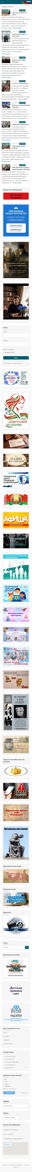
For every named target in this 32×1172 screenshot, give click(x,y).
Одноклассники (7, 1043)
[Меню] (2, 2)
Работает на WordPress (15, 1165)
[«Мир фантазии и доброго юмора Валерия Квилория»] (6, 167)
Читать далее (16, 28)
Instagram (6, 1036)
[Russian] (29, 2)
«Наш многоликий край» (12, 1062)
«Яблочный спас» (10, 1059)
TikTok (5, 1032)
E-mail (5, 331)
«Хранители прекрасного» (20, 124)
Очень (7, 1084)
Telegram (6, 1040)
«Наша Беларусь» (10, 1065)
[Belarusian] (25, 2)
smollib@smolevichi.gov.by (10, 1130)
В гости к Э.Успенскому (20, 83)
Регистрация (7, 363)
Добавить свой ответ (9, 1088)
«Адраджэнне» (9, 1068)
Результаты (24, 1092)
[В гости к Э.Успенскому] (6, 86)
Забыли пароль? (17, 363)
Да (6, 1079)
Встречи (22, 10)
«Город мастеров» (10, 1056)
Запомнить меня (9, 352)
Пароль (5, 340)
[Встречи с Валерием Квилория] (6, 60)
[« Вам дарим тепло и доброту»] (6, 146)
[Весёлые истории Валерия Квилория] (6, 105)
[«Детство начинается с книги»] (6, 12)
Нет (6, 1081)
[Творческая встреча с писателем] (6, 36)
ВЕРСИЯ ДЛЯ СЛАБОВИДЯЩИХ (16, 196)
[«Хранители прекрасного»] (6, 124)
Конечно (7, 1086)
